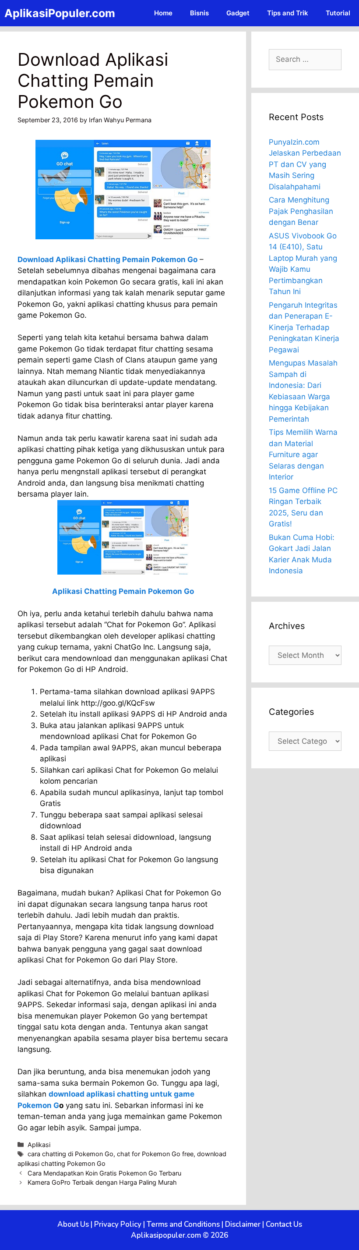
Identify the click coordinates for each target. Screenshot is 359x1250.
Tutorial (338, 13)
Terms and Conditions (183, 1224)
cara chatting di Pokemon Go (70, 1154)
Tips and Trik (287, 13)
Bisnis (199, 13)
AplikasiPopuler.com (59, 13)
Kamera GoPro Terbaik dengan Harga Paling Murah (102, 1182)
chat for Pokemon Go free (155, 1154)
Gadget (238, 13)
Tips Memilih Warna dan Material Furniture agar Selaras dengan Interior (303, 454)
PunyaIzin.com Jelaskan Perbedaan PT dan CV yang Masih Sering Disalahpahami (305, 164)
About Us (73, 1224)
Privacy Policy (117, 1224)
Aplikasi (39, 1144)
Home (163, 13)
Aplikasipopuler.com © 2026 (179, 1235)
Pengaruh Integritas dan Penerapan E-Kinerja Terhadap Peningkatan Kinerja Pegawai (304, 327)
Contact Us (284, 1224)
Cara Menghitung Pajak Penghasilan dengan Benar (301, 211)
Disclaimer (242, 1224)
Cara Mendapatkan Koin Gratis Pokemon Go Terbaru (104, 1173)
